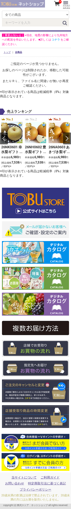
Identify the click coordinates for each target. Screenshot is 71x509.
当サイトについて (24, 477)
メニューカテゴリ (66, 6)
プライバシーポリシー (35, 489)
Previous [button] (4, 138)
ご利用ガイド (50, 477)
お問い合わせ (14, 483)
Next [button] (67, 138)
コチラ (56, 39)
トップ (7, 52)
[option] (11, 143)
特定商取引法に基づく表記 (47, 483)
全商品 (18, 52)
